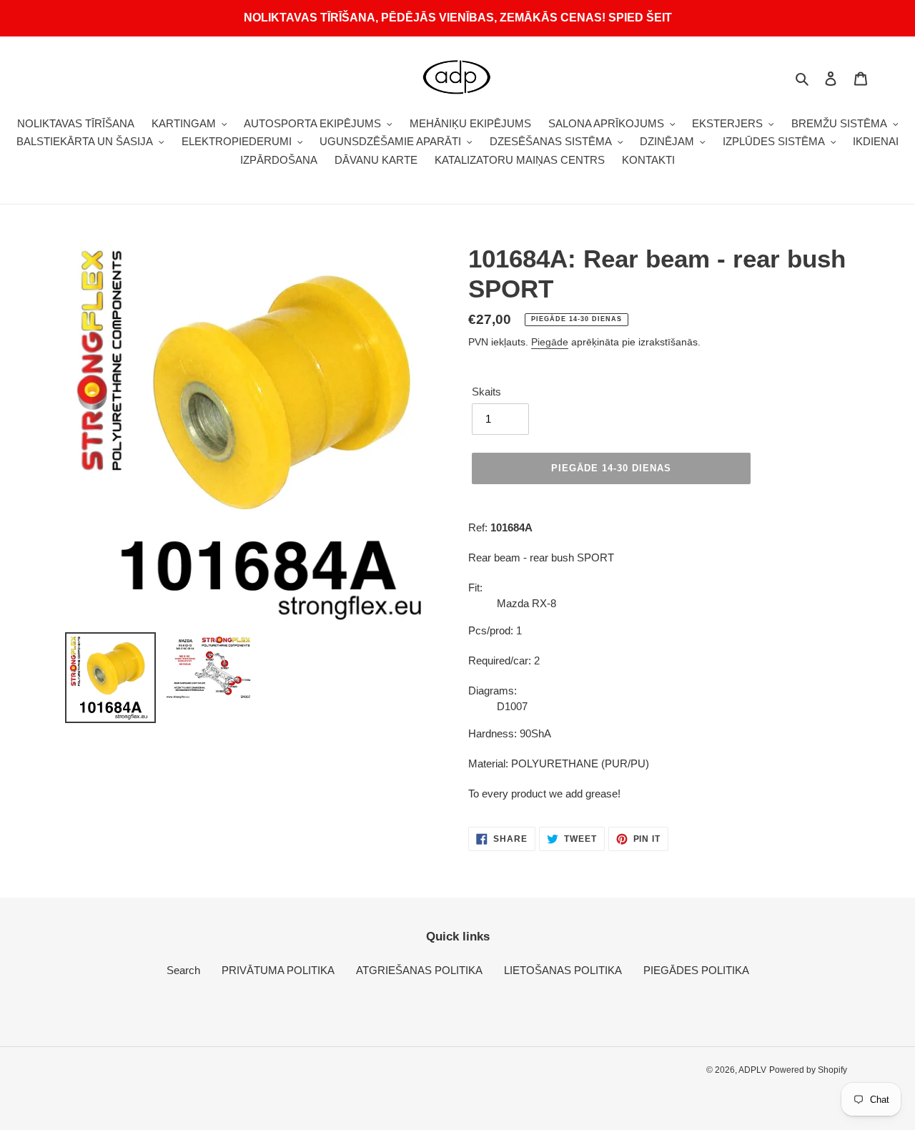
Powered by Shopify (808, 1070)
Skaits (486, 391)
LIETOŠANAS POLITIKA (563, 970)
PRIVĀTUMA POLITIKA (278, 970)
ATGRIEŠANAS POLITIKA (419, 970)
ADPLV (752, 1070)
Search (183, 970)
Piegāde (549, 342)
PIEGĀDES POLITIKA (696, 970)
